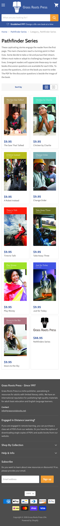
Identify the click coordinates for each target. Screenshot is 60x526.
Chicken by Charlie (42, 145)
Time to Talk (10, 255)
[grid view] (46, 87)
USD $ (28, 493)
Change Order (39, 200)
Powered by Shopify (30, 520)
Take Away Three (41, 255)
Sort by (18, 87)
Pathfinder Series (19, 32)
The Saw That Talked (14, 145)
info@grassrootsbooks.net (14, 410)
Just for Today (40, 311)
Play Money (9, 311)
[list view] (53, 87)
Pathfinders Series (41, 341)
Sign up (47, 479)
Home (4, 32)
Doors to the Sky (11, 366)
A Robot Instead (11, 200)
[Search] (54, 17)
